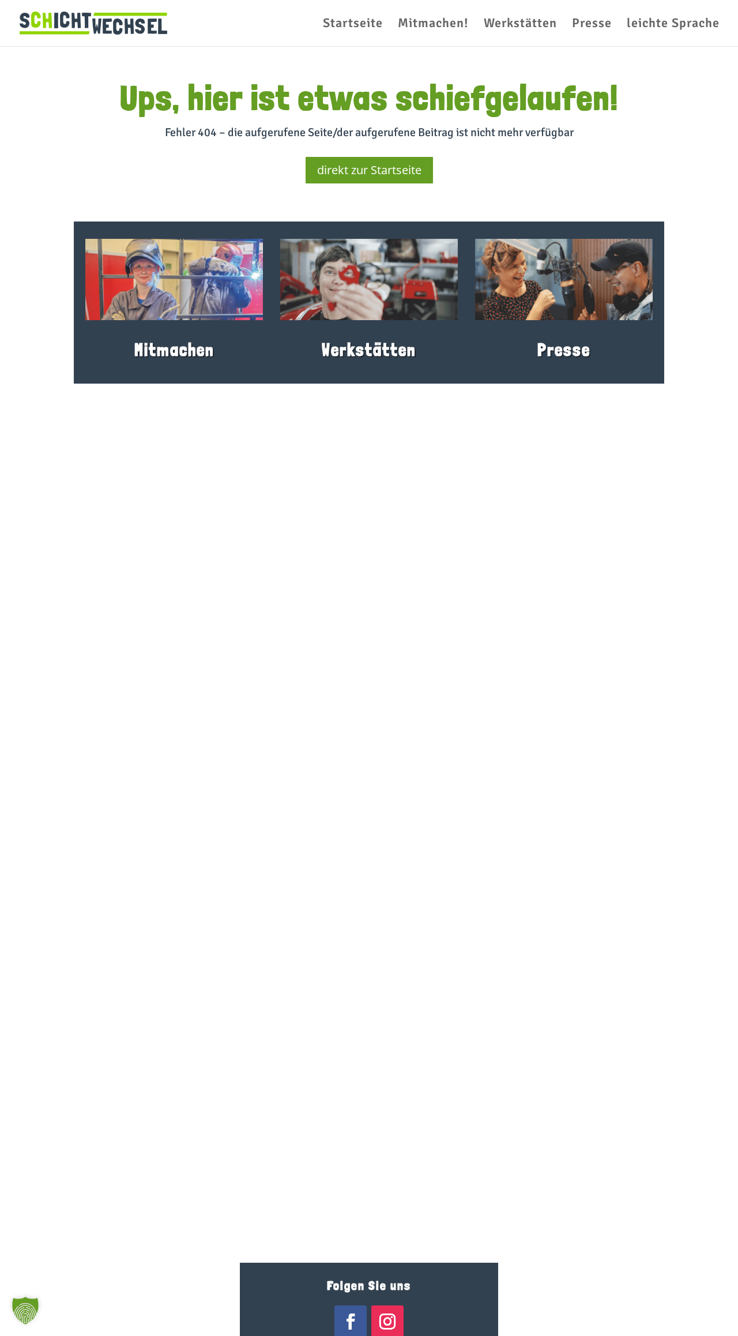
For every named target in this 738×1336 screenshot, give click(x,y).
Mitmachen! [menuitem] (433, 25)
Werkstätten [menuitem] (520, 25)
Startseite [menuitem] (353, 25)
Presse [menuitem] (592, 25)
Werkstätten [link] (369, 350)
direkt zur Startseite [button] (369, 170)
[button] (25, 1310)
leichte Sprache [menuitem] (673, 25)
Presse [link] (563, 350)
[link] (93, 22)
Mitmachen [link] (174, 350)
